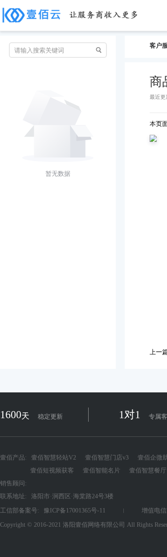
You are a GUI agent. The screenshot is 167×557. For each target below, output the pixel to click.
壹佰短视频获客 (52, 470)
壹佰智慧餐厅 (148, 470)
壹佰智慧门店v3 (107, 458)
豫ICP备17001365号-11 (75, 511)
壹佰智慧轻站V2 (53, 458)
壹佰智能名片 (101, 470)
